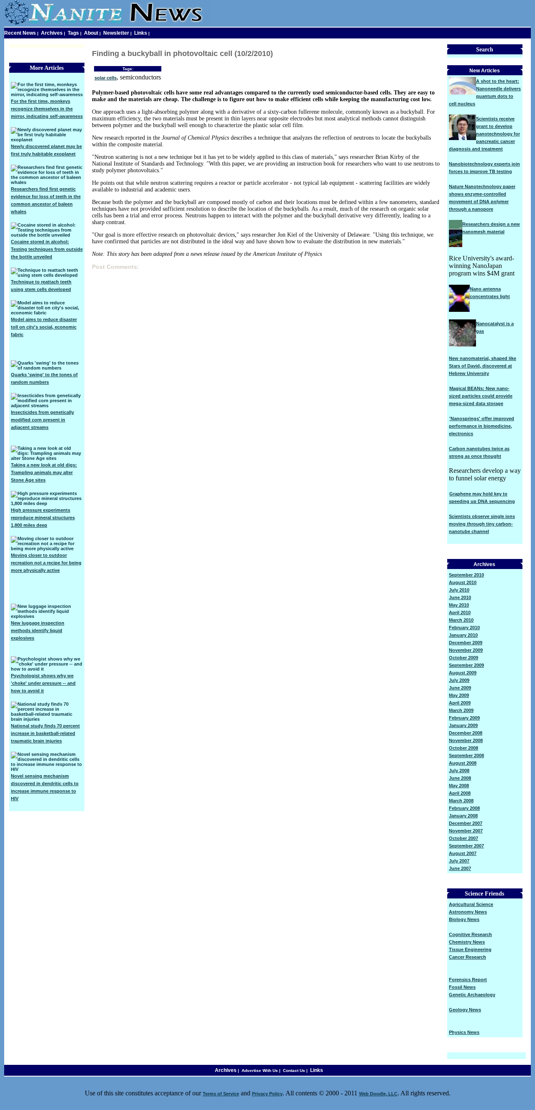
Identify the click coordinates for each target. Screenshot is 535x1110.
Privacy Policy (267, 1093)
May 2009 (459, 695)
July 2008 (459, 770)
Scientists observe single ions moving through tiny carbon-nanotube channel (482, 524)
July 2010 (459, 589)
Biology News (464, 919)
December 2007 (465, 823)
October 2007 (463, 838)
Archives (52, 33)
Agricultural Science (471, 904)
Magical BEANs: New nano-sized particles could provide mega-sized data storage (480, 396)
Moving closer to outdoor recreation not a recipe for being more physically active (46, 563)
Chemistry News (467, 941)
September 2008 (466, 755)
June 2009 (460, 687)
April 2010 (460, 612)
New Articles (484, 71)
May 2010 (459, 604)
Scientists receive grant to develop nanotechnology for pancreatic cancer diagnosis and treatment (484, 133)
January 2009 (463, 725)
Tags (73, 33)
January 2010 (463, 635)
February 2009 (464, 717)
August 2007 (462, 853)
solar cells (105, 77)
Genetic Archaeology (472, 994)
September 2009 (466, 665)
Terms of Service (221, 1093)
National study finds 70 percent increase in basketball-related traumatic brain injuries (45, 733)
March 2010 (461, 620)
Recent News (20, 33)
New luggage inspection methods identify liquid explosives (37, 630)
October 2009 (463, 657)
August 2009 (462, 672)
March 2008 (461, 800)
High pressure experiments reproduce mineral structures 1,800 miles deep (43, 518)
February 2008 (464, 808)
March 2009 (461, 710)
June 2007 (460, 868)
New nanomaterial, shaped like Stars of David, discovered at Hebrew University (482, 366)
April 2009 (460, 702)
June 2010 (460, 597)
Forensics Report (468, 979)
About (91, 33)
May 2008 (459, 785)
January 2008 (463, 815)
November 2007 (466, 830)
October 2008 (463, 747)
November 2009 (466, 650)
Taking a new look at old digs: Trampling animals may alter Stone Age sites (44, 472)
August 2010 (462, 582)
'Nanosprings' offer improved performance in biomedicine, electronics (481, 426)
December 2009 (465, 642)
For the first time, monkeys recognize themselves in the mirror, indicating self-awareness (47, 109)
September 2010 (466, 574)
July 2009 (459, 680)
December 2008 (465, 732)
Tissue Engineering (470, 949)
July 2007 (459, 860)
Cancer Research (467, 956)
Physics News (464, 1032)
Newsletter (116, 33)
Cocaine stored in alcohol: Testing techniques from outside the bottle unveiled (47, 249)
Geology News (465, 1009)
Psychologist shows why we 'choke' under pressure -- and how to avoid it (43, 683)
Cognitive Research (470, 934)
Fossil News (462, 987)
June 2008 (460, 778)
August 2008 (462, 763)
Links (140, 33)
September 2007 (466, 845)
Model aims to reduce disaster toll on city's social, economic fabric (44, 327)
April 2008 (460, 793)
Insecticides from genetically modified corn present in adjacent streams (42, 420)
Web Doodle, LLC (378, 1093)
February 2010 (464, 627)
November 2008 (466, 740)
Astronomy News (468, 911)
